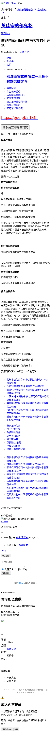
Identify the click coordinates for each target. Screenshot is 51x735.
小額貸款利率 (13, 446)
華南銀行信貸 (13, 426)
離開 (16, 729)
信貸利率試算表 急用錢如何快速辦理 (25, 386)
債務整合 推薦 (14, 442)
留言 (25, 537)
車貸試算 (11, 88)
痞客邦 (19, 537)
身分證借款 (12, 439)
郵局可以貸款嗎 (15, 108)
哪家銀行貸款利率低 (17, 102)
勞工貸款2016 (13, 429)
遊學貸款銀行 (13, 436)
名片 (9, 64)
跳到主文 (5, 33)
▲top (3, 550)
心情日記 (24, 52)
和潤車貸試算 (13, 98)
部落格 (10, 61)
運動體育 (23, 545)
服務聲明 (30, 692)
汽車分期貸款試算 (16, 449)
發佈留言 (6, 573)
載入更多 (6, 556)
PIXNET (13, 690)
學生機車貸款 (13, 91)
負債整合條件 (13, 432)
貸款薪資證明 (13, 105)
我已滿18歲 (7, 729)
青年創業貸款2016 (16, 95)
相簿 (9, 58)
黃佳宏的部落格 (17, 25)
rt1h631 (4, 521)
